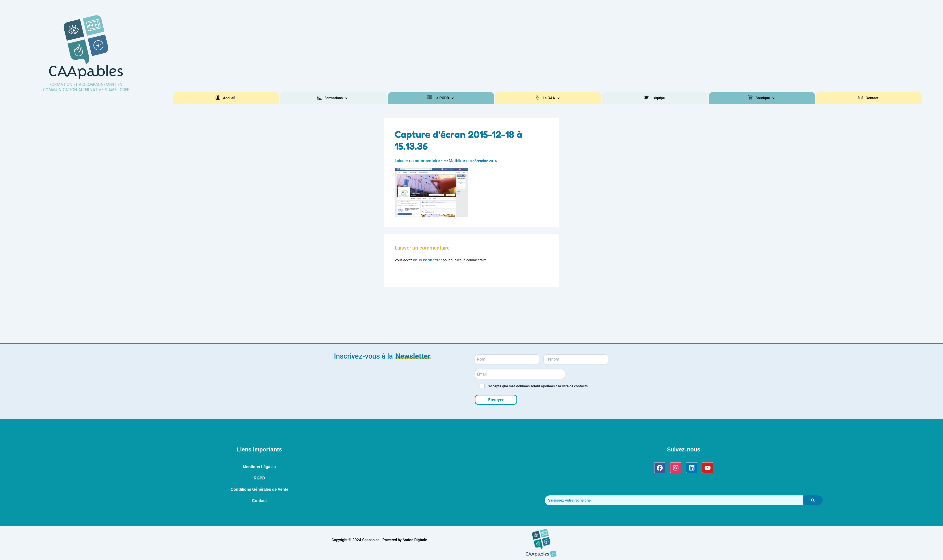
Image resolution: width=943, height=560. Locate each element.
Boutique (762, 98)
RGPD (259, 478)
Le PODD (441, 98)
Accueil (229, 98)
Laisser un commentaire (417, 160)
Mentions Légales (259, 467)
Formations (333, 98)
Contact (872, 98)
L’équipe (658, 98)
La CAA (549, 98)
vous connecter (427, 259)
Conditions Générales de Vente (259, 489)
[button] (336, 98)
